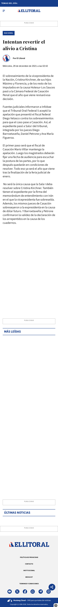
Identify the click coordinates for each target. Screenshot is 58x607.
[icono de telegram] (40, 591)
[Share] (52, 587)
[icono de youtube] (9, 591)
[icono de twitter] (17, 591)
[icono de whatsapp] (32, 591)
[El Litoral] (29, 11)
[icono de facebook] (25, 591)
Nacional (8, 33)
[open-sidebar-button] (3, 10)
